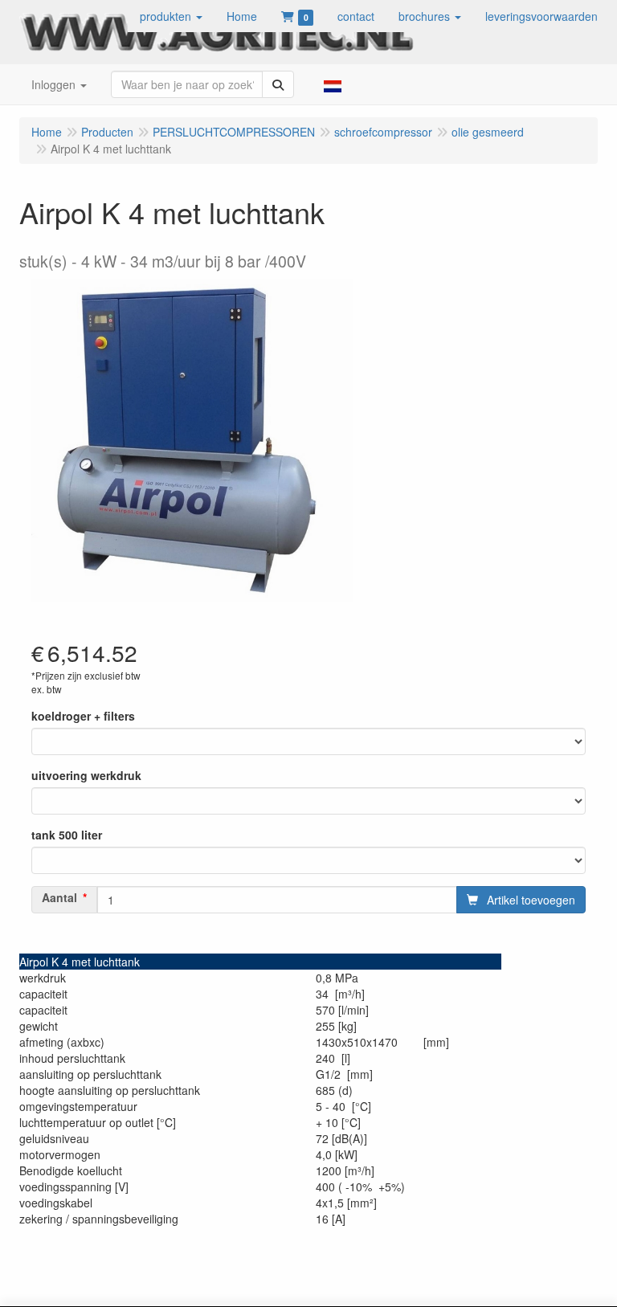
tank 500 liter (66, 835)
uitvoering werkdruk (86, 775)
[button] (171, 16)
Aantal (59, 897)
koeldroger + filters (83, 716)
